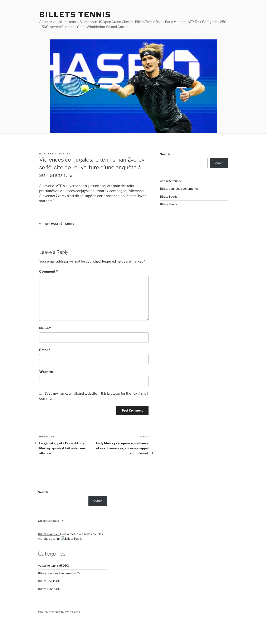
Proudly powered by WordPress (59, 612)
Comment (48, 271)
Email (44, 350)
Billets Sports (169, 196)
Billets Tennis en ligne (52, 534)
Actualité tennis (60, 223)
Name (45, 328)
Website (46, 372)
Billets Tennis (75, 14)
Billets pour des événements (179, 188)
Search (165, 154)
